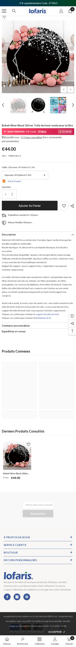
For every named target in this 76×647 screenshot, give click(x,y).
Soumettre (38, 513)
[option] (38, 56)
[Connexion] (61, 11)
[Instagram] (16, 596)
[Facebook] (7, 596)
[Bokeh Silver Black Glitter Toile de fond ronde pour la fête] (17, 456)
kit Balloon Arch (43, 318)
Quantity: (6, 187)
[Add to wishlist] (64, 205)
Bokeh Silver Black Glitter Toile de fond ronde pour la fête (16, 474)
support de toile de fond (47, 314)
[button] (64, 89)
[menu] (4, 11)
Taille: (18, 167)
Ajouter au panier (29, 205)
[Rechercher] (14, 11)
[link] (19, 412)
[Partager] (71, 206)
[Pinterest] (26, 596)
